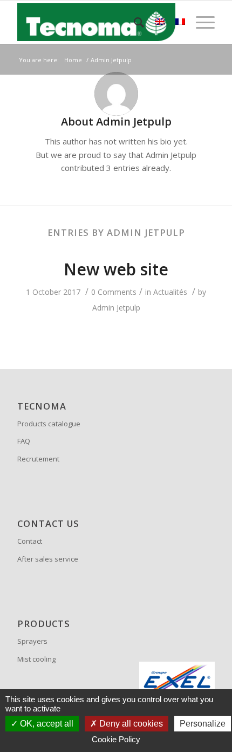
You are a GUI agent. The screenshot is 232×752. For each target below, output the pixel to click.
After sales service (47, 559)
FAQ (23, 441)
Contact (29, 541)
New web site (116, 269)
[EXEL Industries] (177, 681)
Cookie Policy (116, 739)
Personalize (203, 723)
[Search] (133, 22)
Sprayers (32, 641)
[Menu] (200, 22)
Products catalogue (48, 423)
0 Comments (114, 292)
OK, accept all (45, 723)
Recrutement (38, 459)
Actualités (170, 292)
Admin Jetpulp (116, 307)
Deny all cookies (130, 723)
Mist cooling (36, 659)
